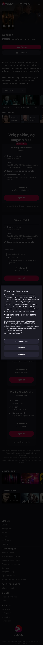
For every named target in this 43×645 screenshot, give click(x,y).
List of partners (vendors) (13, 333)
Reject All (21, 347)
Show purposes (21, 341)
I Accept (21, 354)
